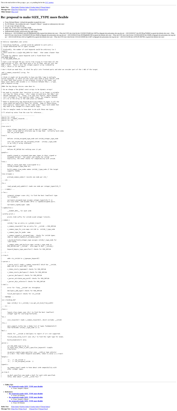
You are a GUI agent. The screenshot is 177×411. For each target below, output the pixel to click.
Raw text (15, 12)
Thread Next (43, 9)
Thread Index (45, 7)
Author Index (35, 7)
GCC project (49, 2)
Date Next (23, 9)
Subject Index (24, 7)
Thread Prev (34, 9)
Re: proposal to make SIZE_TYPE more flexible (26, 386)
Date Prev (15, 9)
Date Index (15, 7)
